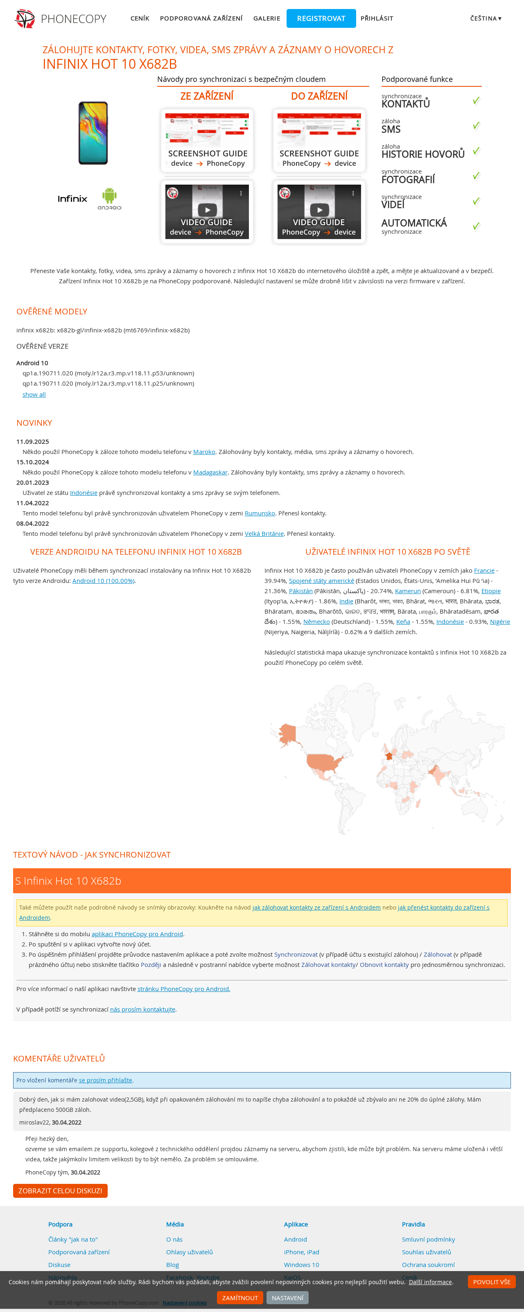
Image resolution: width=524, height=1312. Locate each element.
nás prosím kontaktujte (142, 1009)
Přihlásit (377, 18)
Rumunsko (260, 513)
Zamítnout (240, 1298)
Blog (172, 1264)
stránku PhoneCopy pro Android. (184, 989)
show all (34, 394)
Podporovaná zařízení (201, 18)
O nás (174, 1239)
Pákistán (301, 591)
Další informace (430, 1282)
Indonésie (83, 492)
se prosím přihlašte (105, 1080)
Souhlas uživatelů (426, 1252)
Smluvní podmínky (428, 1239)
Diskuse (59, 1264)
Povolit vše (491, 1282)
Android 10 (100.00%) (103, 580)
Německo (316, 621)
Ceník (140, 18)
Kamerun (408, 591)
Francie (484, 570)
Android (295, 1239)
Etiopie (491, 591)
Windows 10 (301, 1264)
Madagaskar (210, 472)
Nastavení (287, 1298)
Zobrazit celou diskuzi (60, 1190)
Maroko (204, 451)
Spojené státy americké (321, 580)
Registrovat (321, 18)
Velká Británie (264, 533)
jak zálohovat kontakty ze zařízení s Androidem (317, 907)
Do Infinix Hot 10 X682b (319, 140)
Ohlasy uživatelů (189, 1252)
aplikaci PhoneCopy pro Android (137, 934)
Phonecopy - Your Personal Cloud (61, 19)
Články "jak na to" (73, 1239)
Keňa (403, 621)
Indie (346, 601)
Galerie (266, 18)
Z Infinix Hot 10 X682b (207, 140)
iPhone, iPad (301, 1252)
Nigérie (500, 621)
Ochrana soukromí (428, 1264)
